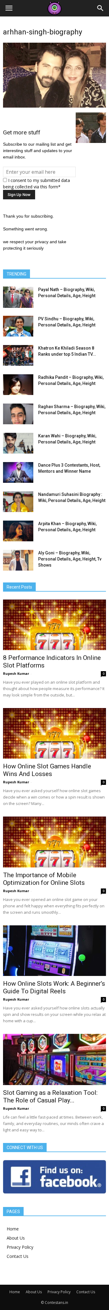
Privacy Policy (20, 1247)
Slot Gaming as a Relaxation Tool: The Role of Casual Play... (50, 1096)
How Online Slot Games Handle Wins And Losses (47, 770)
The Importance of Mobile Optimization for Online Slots (44, 878)
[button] (100, 8)
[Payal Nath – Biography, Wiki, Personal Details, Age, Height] (18, 297)
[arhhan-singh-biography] (54, 106)
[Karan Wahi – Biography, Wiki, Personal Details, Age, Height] (18, 443)
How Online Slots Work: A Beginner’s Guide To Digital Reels (54, 987)
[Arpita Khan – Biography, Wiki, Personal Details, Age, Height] (18, 531)
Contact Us (17, 1256)
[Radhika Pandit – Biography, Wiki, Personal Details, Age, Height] (18, 384)
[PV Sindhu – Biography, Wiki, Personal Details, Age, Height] (18, 326)
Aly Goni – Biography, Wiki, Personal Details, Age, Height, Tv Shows (69, 559)
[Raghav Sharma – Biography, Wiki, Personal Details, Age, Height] (18, 414)
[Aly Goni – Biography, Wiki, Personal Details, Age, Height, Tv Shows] (18, 560)
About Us (16, 1238)
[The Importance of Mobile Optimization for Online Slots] (54, 842)
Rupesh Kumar (16, 673)
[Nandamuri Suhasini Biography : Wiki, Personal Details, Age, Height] (18, 501)
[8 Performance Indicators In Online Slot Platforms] (54, 625)
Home (13, 1229)
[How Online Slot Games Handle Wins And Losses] (54, 733)
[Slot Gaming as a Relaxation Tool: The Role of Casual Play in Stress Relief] (54, 1059)
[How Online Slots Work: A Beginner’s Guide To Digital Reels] (54, 950)
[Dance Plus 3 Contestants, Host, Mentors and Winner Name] (18, 472)
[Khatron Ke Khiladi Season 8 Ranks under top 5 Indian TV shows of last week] (18, 355)
